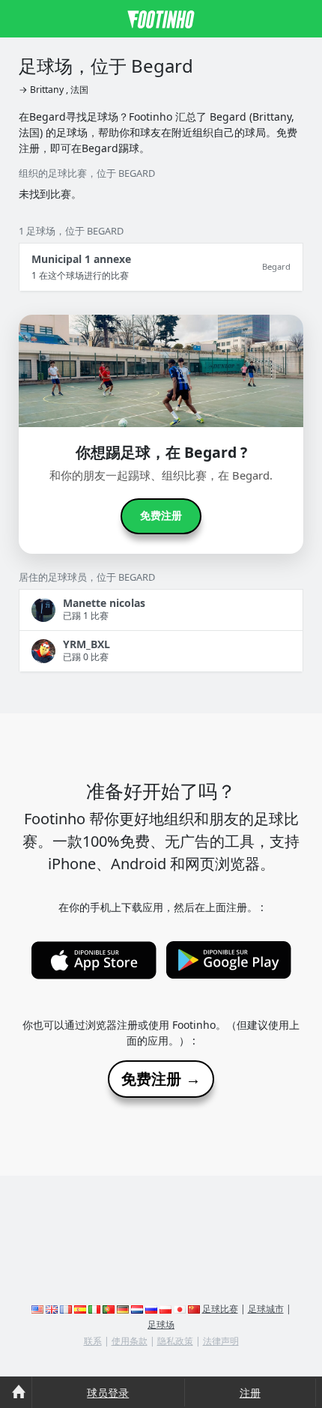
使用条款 (130, 1341)
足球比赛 (220, 1308)
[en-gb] (52, 1308)
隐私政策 (175, 1341)
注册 (250, 1393)
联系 (93, 1341)
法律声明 (221, 1341)
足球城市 (266, 1308)
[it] (94, 1308)
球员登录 (108, 1393)
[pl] (165, 1308)
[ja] (180, 1308)
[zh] (194, 1308)
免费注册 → (161, 1079)
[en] (37, 1308)
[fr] (66, 1308)
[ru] (151, 1308)
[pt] (109, 1308)
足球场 (161, 1324)
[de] (123, 1308)
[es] (80, 1308)
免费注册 (161, 515)
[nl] (137, 1308)
